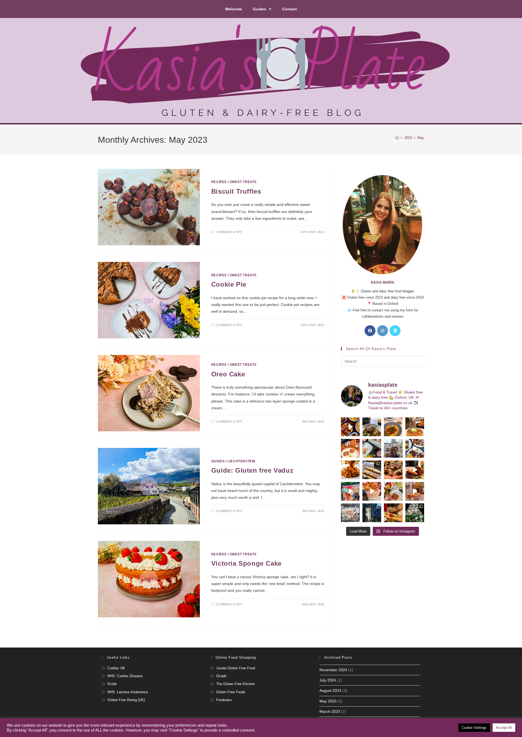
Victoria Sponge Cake (246, 563)
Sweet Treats (243, 182)
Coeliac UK (116, 668)
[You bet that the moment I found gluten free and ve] (350, 491)
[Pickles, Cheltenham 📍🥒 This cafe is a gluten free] (393, 491)
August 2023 (330, 690)
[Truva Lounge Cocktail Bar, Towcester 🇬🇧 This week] (414, 448)
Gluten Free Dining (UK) (126, 700)
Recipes (219, 182)
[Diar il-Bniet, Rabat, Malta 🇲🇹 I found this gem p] (371, 469)
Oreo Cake (228, 374)
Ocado (221, 676)
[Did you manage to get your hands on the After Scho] (371, 491)
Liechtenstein (242, 461)
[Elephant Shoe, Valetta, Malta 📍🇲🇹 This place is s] (414, 469)
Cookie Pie (228, 284)
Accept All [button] (504, 728)
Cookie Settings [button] (474, 728)
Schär (112, 684)
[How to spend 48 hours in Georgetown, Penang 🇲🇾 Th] (350, 512)
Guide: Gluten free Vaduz (252, 470)
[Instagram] (382, 330)
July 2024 (327, 680)
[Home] (397, 138)
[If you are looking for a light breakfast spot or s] (371, 448)
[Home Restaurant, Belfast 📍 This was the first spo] (350, 448)
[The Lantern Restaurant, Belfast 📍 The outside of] (371, 426)
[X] (395, 330)
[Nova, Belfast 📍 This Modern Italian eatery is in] (393, 426)
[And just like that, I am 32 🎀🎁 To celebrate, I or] (414, 491)
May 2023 (328, 701)
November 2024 (333, 670)
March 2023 (329, 711)
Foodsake (224, 700)
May (420, 138)
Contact (289, 9)
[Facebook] (370, 330)
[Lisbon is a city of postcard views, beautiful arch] (393, 448)
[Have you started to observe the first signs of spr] (414, 512)
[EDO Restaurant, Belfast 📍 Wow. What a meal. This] (414, 426)
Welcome (233, 9)
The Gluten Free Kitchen (235, 684)
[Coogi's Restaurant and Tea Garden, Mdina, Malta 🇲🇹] (350, 469)
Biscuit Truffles (236, 191)
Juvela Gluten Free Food (235, 668)
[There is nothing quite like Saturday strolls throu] (371, 512)
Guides (259, 9)
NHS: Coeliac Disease (124, 676)
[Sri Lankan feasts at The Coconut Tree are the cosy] (350, 426)
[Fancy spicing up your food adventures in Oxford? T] (393, 512)
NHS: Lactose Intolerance (127, 692)
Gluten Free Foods (231, 692)
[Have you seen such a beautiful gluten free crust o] (393, 469)
